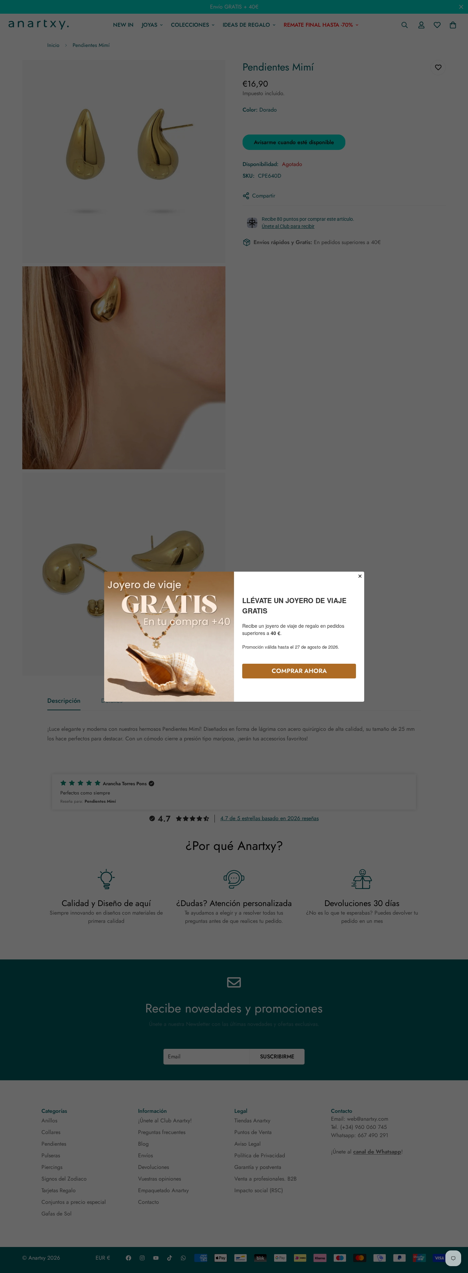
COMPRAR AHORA (299, 670)
